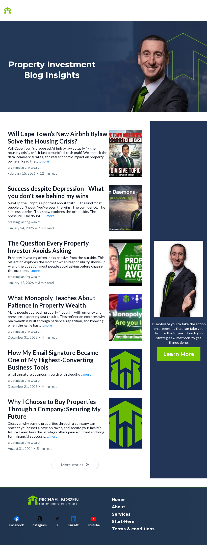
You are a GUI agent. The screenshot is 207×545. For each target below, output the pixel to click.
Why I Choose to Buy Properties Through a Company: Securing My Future (54, 409)
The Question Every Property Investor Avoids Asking (48, 246)
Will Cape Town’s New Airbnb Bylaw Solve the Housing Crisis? (57, 137)
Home (145, 10)
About (166, 10)
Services (190, 10)
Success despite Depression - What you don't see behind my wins (56, 192)
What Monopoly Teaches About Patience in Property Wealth (51, 301)
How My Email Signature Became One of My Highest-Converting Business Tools (53, 360)
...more (44, 161)
